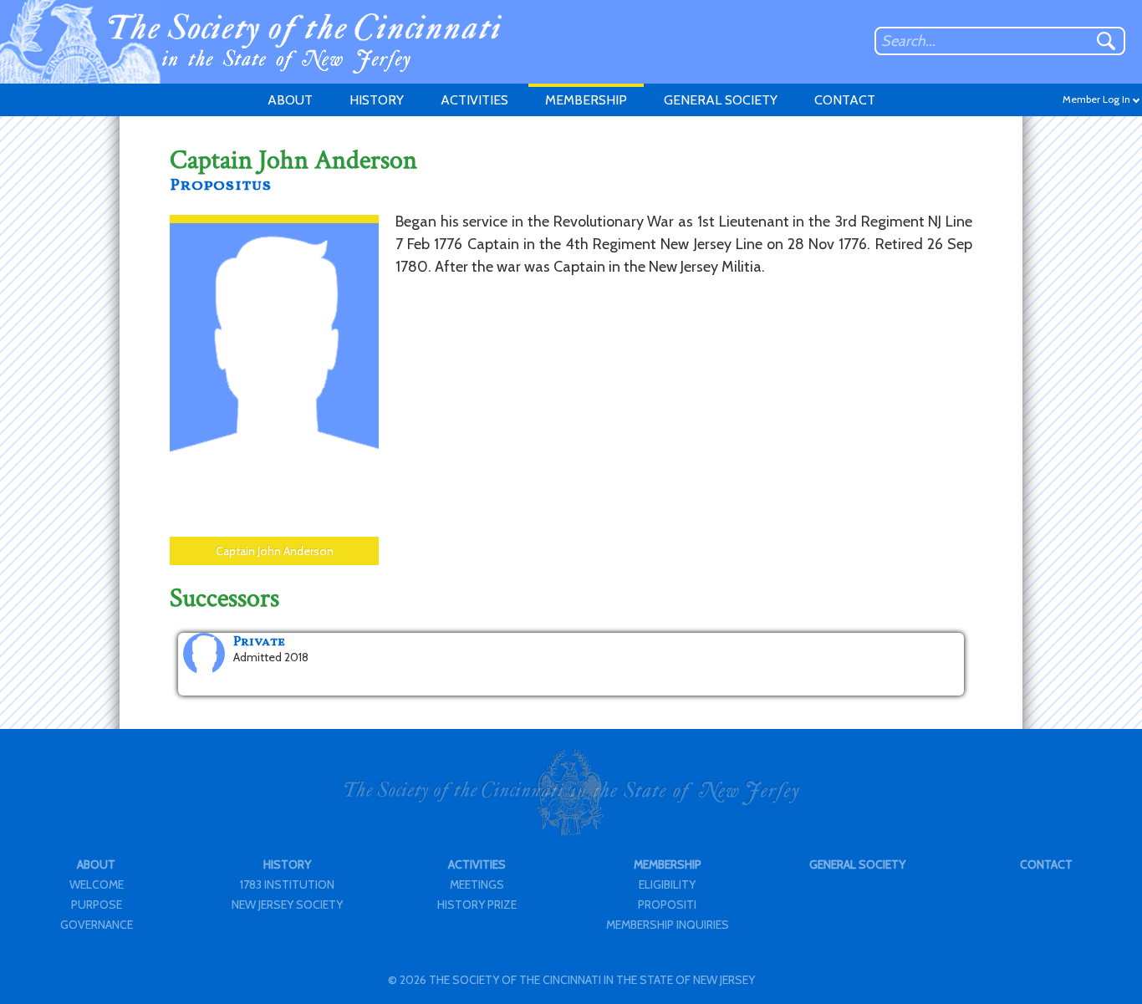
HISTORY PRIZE (477, 904)
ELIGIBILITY (667, 884)
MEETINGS (477, 884)
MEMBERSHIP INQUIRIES (667, 924)
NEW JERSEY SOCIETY (287, 904)
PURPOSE (96, 904)
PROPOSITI (667, 904)
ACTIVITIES (474, 100)
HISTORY (376, 100)
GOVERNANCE (96, 924)
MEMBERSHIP (586, 100)
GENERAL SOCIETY (720, 100)
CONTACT (844, 100)
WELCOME (96, 884)
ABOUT (290, 100)
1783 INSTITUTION (287, 884)
